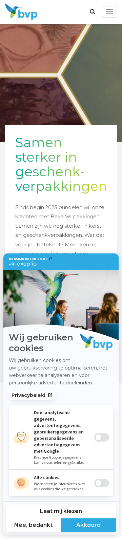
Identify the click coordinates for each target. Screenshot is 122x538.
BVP (19, 11)
